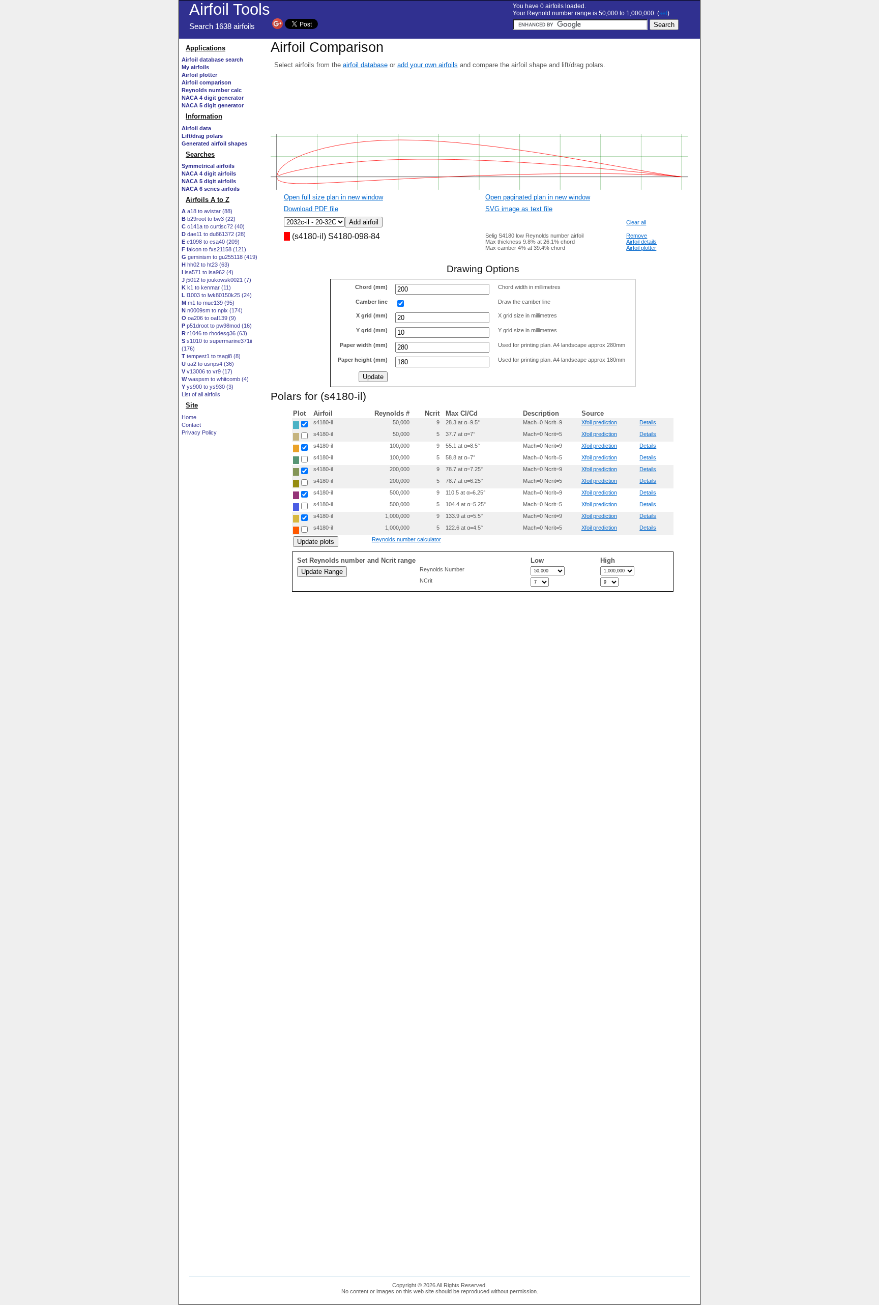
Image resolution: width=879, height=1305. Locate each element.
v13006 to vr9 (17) (207, 371)
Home (189, 417)
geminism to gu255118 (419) (219, 257)
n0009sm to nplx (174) (212, 310)
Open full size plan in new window (333, 197)
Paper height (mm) (363, 360)
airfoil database (365, 65)
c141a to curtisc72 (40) (213, 226)
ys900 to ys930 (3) (207, 387)
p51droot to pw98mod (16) (217, 326)
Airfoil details (641, 242)
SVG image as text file (518, 209)
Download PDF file (311, 209)
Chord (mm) (371, 287)
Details (647, 422)
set (663, 13)
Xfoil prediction (599, 422)
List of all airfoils (201, 394)
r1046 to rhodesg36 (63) (214, 333)
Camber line (372, 302)
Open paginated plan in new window (537, 197)
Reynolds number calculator (406, 539)
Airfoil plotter (641, 248)
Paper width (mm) (364, 345)
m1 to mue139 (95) (208, 303)
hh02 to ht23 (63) (205, 265)
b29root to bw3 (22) (209, 219)
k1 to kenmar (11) (206, 287)
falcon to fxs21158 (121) (214, 249)
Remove (636, 236)
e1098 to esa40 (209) (211, 242)
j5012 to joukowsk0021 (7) (216, 280)
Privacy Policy (199, 432)
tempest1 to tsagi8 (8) (211, 356)
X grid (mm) (372, 315)
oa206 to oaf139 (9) (209, 318)
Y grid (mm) (372, 330)
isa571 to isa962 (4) (207, 272)
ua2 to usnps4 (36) (208, 364)
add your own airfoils (427, 65)
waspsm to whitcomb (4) (215, 379)
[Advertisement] (222, 761)
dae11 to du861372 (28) (214, 234)
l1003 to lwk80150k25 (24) (217, 295)
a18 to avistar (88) (207, 211)
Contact (191, 425)
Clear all (636, 222)
